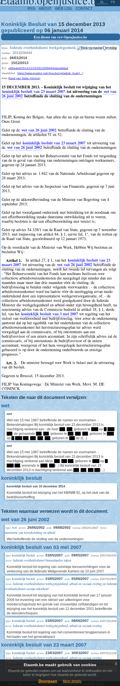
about (45, 8)
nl (102, 2)
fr (113, 2)
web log (63, 8)
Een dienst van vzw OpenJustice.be (60, 36)
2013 (99, 24)
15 (61, 24)
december (79, 24)
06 (47, 30)
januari (60, 30)
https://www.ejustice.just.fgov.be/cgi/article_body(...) (50, 73)
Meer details (72, 681)
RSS (31, 8)
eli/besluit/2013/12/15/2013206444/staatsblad (38, 68)
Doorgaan (48, 681)
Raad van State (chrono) (24, 78)
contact (84, 8)
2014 (77, 30)
